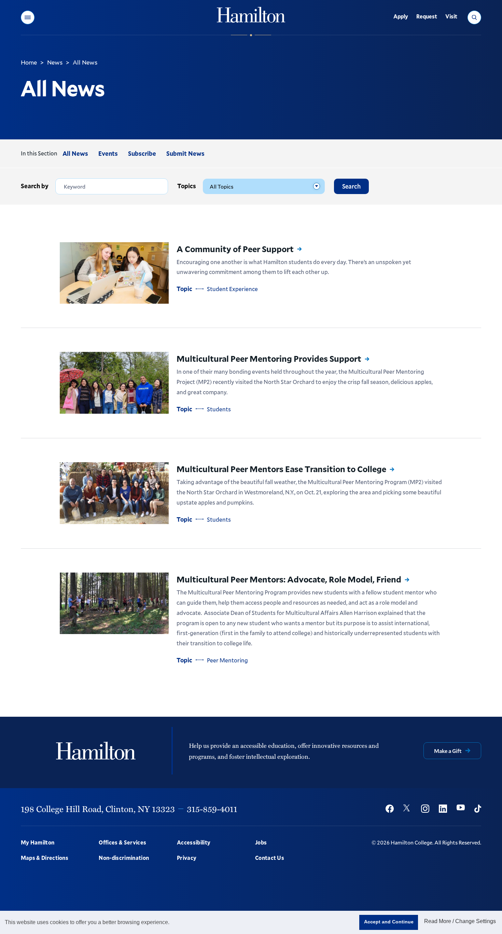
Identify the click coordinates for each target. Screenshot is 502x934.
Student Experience (232, 289)
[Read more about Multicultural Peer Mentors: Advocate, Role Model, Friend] (114, 603)
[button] (27, 17)
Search (351, 186)
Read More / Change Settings (460, 921)
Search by (34, 186)
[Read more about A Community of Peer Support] (114, 273)
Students (219, 409)
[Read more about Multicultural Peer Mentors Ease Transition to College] (114, 493)
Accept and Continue (389, 921)
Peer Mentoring (227, 660)
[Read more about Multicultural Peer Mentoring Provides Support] (114, 383)
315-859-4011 (212, 808)
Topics (186, 186)
